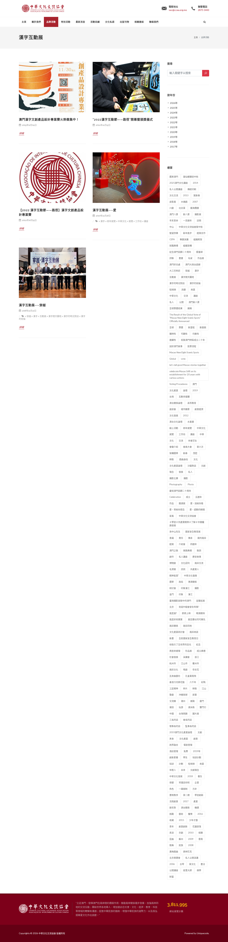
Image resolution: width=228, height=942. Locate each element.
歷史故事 (196, 556)
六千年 (193, 682)
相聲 (200, 832)
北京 (171, 606)
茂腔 (195, 453)
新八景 (186, 214)
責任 (181, 538)
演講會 (186, 657)
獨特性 (172, 333)
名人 (171, 302)
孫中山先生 (174, 531)
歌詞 (199, 550)
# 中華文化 (121, 221)
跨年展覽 (187, 428)
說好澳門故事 (175, 346)
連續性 (172, 340)
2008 (190, 845)
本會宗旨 (192, 440)
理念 (171, 471)
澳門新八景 (194, 302)
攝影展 (198, 214)
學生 (185, 757)
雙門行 (203, 707)
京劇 (181, 832)
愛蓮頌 (199, 252)
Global (172, 358)
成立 (188, 497)
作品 (171, 503)
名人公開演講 (191, 857)
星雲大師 (187, 870)
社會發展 (173, 657)
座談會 (172, 409)
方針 (194, 788)
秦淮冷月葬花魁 (177, 682)
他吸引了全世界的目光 (180, 644)
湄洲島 (191, 707)
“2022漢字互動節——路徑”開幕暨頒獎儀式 (123, 119)
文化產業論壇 (175, 465)
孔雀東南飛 (190, 676)
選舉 (171, 581)
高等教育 (191, 403)
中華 (202, 434)
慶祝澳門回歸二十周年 (180, 490)
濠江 (190, 594)
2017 (185, 801)
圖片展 (195, 713)
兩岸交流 (199, 563)
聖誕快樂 (173, 233)
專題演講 (184, 239)
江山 (204, 688)
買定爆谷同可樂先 (196, 619)
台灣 (171, 396)
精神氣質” (174, 575)
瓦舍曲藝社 (174, 676)
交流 (186, 295)
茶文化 (192, 864)
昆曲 (171, 839)
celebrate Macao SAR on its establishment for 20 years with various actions (184, 374)
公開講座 (173, 870)
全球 (171, 327)
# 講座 (145, 221)
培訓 (171, 763)
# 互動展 (42, 316)
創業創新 (183, 826)
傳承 (190, 538)
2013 (185, 195)
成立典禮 (201, 650)
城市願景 (185, 409)
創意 (195, 738)
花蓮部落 (196, 826)
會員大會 (187, 446)
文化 (171, 440)
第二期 (186, 795)
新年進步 (187, 233)
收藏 (171, 820)
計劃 (181, 763)
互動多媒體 (184, 396)
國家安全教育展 (192, 531)
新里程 (191, 327)
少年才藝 (193, 820)
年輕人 (172, 770)
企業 (197, 782)
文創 (203, 465)
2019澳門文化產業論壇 (181, 732)
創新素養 (173, 757)
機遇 (197, 807)
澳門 (194, 384)
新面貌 (203, 327)
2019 (195, 390)
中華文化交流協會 (187, 515)
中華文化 (174, 295)
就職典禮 (173, 245)
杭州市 (172, 663)
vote (183, 358)
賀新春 (196, 195)
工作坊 (182, 434)
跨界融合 (174, 744)
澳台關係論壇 (175, 403)
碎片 (185, 688)
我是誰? (173, 613)
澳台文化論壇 (175, 421)
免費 (186, 751)
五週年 (198, 497)
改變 (183, 289)
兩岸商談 (194, 632)
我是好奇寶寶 (176, 619)
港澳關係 (192, 581)
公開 (181, 302)
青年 (171, 826)
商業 (193, 289)
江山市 (184, 663)
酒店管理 (174, 751)
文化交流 (173, 195)
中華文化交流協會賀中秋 (191, 226)
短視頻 (172, 289)
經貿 (171, 544)
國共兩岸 (201, 538)
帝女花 (195, 669)
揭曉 (189, 308)
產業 (195, 801)
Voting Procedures (178, 384)
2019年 (196, 751)
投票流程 (191, 346)
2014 (195, 182)
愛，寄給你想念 (177, 509)
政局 (181, 581)
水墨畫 (190, 421)
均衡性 (195, 333)
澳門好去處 (174, 264)
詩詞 (183, 569)
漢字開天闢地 (187, 277)
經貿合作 (201, 233)
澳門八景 (173, 214)
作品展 (200, 258)
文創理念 (194, 770)
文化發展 (173, 415)
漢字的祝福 (195, 283)
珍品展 (188, 650)
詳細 (21, 133)
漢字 (197, 270)
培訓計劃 (196, 757)
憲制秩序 (173, 795)
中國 (171, 713)
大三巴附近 (174, 270)
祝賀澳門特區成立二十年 (193, 340)
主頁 (196, 37)
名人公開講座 (175, 189)
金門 (171, 594)
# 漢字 (102, 221)
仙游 (181, 707)
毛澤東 (172, 569)
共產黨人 (194, 569)
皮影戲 (172, 201)
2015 (181, 820)
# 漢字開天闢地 (54, 316)
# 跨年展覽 (110, 221)
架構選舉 (173, 453)
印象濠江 (185, 588)
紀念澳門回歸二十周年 (180, 252)
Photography (176, 484)
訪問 (199, 220)
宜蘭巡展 (200, 600)
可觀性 (184, 333)
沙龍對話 (191, 465)
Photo (191, 484)
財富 (171, 876)
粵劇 (185, 669)
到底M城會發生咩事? (189, 606)
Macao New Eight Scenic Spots (184, 352)
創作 (171, 556)
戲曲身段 (183, 459)
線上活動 (173, 428)
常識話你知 (184, 782)
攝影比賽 (174, 478)
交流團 (172, 701)
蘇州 (181, 839)
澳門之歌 (173, 550)
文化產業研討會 (177, 632)
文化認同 (185, 563)
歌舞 (171, 845)
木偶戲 (184, 201)
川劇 (171, 208)
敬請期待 (200, 613)
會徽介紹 (173, 446)
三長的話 (173, 719)
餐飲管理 (188, 744)
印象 (181, 594)
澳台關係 (185, 807)
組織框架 (197, 239)
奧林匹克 (187, 851)
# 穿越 (28, 316)
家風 (171, 515)
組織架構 (187, 245)
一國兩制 (183, 788)
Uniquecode (203, 933)
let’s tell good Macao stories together (187, 365)
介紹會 (182, 544)
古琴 (182, 864)
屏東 (194, 694)
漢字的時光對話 (177, 283)
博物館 (172, 563)
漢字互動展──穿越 (32, 305)
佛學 (199, 870)
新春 (185, 453)
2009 (190, 839)
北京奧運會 (174, 857)
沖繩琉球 (183, 694)
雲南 (200, 839)
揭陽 (192, 701)
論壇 (185, 390)
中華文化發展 (175, 776)
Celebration (175, 497)
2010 (190, 832)
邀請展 (182, 503)
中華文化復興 (190, 575)
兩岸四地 (187, 625)
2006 (172, 864)
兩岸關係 (173, 625)
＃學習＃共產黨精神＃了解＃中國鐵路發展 (186, 524)
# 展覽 (130, 221)
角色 (171, 788)
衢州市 (195, 663)
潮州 (183, 701)
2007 (195, 201)
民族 (181, 845)
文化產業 (173, 390)
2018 (190, 776)
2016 (200, 814)
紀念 (198, 644)
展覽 (171, 434)
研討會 (172, 588)
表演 (171, 832)
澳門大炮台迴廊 (192, 264)
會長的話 (187, 719)
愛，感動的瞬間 (197, 509)
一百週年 (187, 220)
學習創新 (199, 795)
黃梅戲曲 (173, 851)
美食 (171, 738)
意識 (171, 538)
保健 (171, 782)
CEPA (172, 239)
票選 (181, 327)
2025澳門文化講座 (178, 182)
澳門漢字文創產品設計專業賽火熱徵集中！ (49, 119)
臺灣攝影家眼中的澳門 (180, 600)
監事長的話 (190, 726)
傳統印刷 (191, 189)
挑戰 (171, 814)
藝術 (181, 814)
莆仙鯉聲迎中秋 (190, 176)
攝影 (186, 478)
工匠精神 (173, 688)
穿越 (187, 270)
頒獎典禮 (187, 550)
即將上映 (186, 613)
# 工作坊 (138, 221)
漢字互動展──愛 (104, 210)
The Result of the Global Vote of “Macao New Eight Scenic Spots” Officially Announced (185, 317)
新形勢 (172, 807)
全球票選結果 (175, 308)
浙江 (197, 657)
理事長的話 (174, 726)
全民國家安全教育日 (188, 638)
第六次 (200, 446)
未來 (183, 770)
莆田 (171, 707)
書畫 (181, 258)
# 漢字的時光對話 (70, 316)
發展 (181, 471)
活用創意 (173, 801)
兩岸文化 (173, 669)
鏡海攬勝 (194, 208)
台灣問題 (183, 713)
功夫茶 (182, 208)
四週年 (193, 544)
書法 (203, 864)
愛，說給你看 (196, 503)
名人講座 (183, 556)
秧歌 (171, 459)
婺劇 (171, 694)
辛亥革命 (173, 220)
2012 (185, 415)
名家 (190, 258)
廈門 (202, 701)
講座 (195, 295)
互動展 (172, 277)
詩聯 (171, 258)
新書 (171, 638)
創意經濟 (199, 409)
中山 (171, 226)
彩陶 (203, 682)
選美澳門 (173, 176)
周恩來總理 (174, 650)
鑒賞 (190, 814)
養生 (200, 776)
